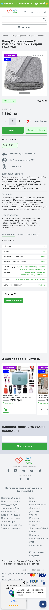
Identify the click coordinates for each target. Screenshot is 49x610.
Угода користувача (35, 543)
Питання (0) (34, 235)
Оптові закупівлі (38, 505)
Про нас (33, 501)
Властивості (8, 235)
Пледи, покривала (19, 35)
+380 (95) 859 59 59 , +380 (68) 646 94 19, (23, 575)
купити (13, 130)
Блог (31, 498)
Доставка (34, 512)
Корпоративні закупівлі (36, 554)
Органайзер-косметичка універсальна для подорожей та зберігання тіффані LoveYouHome (18, 396)
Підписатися (24, 446)
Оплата (33, 515)
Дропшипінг (35, 508)
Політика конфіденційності (38, 537)
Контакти (34, 518)
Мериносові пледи (36, 35)
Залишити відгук (14, 300)
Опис (21, 235)
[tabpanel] (24, 73)
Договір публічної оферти (38, 530)
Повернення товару (35, 209)
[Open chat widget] (42, 604)
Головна (5, 35)
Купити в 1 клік (36, 130)
